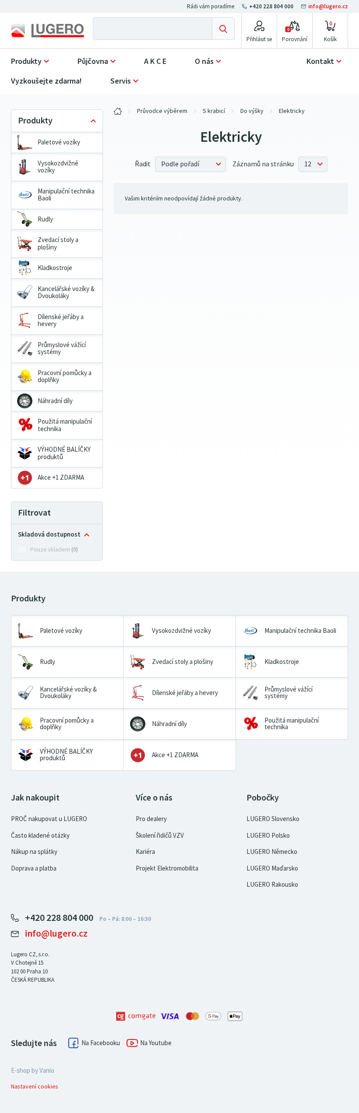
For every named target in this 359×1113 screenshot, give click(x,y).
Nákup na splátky (34, 851)
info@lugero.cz (327, 6)
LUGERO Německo (271, 851)
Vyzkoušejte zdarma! (46, 81)
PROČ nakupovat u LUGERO (49, 819)
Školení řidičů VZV (160, 835)
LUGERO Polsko (268, 835)
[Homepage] (47, 31)
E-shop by (32, 1070)
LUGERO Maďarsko (272, 868)
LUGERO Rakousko (272, 884)
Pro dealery (151, 819)
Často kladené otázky (40, 835)
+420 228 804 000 (271, 6)
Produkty (26, 61)
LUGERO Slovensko (272, 819)
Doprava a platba (33, 868)
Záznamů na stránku (263, 164)
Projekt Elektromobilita (167, 868)
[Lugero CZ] (118, 111)
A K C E (155, 61)
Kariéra (145, 851)
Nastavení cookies (34, 1086)
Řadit (143, 164)
